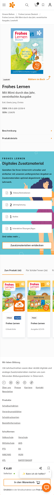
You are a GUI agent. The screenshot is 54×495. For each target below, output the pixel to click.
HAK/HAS (6, 454)
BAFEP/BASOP (25, 460)
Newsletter (7, 391)
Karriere (28, 387)
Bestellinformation (11, 423)
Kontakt (39, 387)
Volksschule (7, 437)
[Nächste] (40, 468)
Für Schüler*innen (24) (37, 270)
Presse (17, 387)
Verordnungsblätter (12, 411)
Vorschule (23, 437)
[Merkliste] (43, 5)
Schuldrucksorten (10, 417)
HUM (20, 454)
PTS (4, 449)
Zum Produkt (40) (12, 270)
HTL (4, 460)
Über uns (6, 387)
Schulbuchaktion (10, 406)
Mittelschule (8, 443)
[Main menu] (4, 5)
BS (19, 449)
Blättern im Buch (36, 79)
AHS (20, 443)
